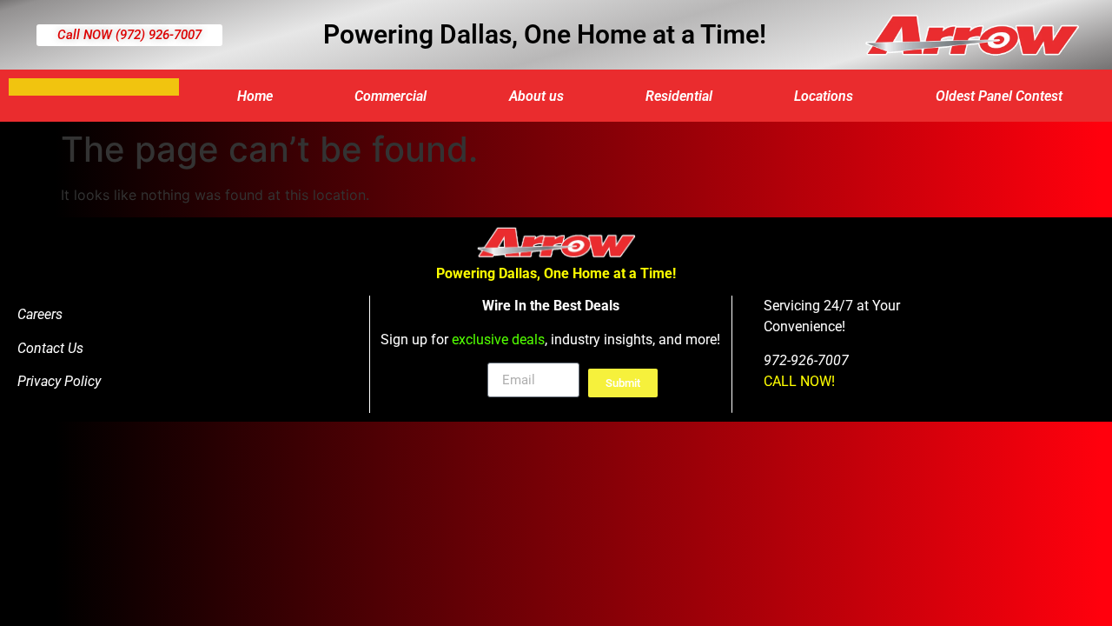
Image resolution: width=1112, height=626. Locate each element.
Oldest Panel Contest (999, 96)
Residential (678, 96)
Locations (823, 96)
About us (536, 96)
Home (255, 96)
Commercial (390, 96)
